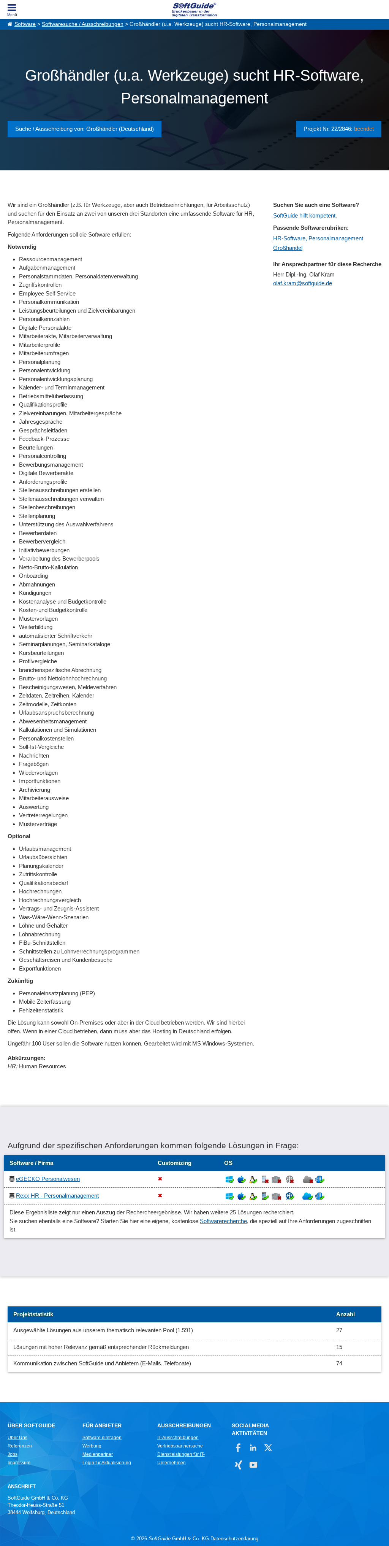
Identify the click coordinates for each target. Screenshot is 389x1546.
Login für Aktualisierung (106, 1462)
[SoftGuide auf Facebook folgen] (238, 1447)
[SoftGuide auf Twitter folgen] (268, 1447)
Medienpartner (97, 1454)
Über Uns (17, 1437)
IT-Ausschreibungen (178, 1437)
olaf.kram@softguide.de (302, 283)
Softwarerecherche (223, 1221)
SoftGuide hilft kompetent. (305, 215)
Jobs (12, 1454)
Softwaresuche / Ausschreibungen (82, 24)
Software (25, 24)
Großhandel (287, 248)
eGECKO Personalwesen (48, 1179)
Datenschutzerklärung (234, 1538)
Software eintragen (102, 1437)
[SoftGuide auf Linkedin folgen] (253, 1447)
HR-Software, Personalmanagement (318, 238)
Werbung (91, 1446)
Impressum (19, 1462)
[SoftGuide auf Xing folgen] (238, 1464)
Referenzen (20, 1446)
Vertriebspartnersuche (180, 1446)
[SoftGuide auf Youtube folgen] (253, 1464)
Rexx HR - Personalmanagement (57, 1195)
